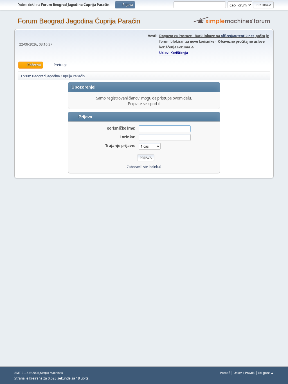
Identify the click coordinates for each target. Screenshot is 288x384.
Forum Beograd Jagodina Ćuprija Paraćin (79, 21)
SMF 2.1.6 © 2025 (26, 372)
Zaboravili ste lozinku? (144, 166)
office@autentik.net (237, 35)
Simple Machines (51, 372)
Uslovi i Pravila (244, 373)
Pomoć (225, 373)
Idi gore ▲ (266, 373)
